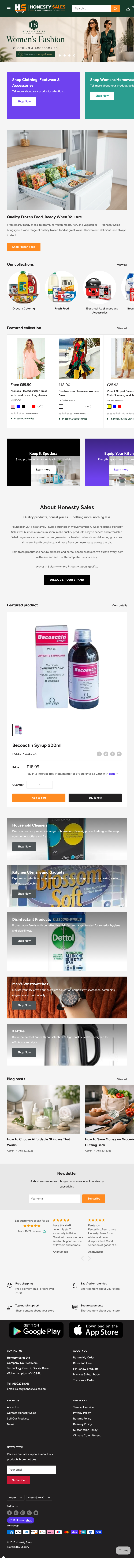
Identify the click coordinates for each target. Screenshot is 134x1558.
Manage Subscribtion (86, 1374)
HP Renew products (85, 1368)
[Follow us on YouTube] (36, 1512)
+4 (88, 406)
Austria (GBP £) (36, 1497)
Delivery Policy (82, 1424)
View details (120, 605)
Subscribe (94, 1198)
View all (122, 264)
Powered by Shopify (18, 1546)
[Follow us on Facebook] (9, 1512)
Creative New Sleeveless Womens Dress (79, 393)
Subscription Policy (85, 1429)
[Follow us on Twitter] (16, 1512)
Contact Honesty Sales (21, 1412)
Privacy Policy (82, 1412)
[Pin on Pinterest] (105, 753)
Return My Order (83, 1357)
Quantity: (18, 784)
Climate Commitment (87, 1435)
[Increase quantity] (49, 785)
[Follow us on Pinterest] (29, 1512)
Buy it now (95, 797)
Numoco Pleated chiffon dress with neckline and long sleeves (29, 393)
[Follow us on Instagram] (22, 1512)
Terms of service (83, 1407)
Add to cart (39, 797)
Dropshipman (67, 400)
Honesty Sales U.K (24, 753)
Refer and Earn (82, 1363)
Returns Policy (82, 1418)
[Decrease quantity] (30, 785)
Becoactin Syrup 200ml (36, 745)
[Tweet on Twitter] (112, 753)
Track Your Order (83, 1380)
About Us (12, 1407)
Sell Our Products (18, 1418)
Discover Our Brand (67, 579)
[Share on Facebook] (99, 753)
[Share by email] (119, 753)
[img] (32, 1226)
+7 (40, 406)
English (13, 1497)
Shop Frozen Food (23, 246)
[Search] (115, 8)
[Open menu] (8, 8)
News (10, 1424)
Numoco (16, 400)
